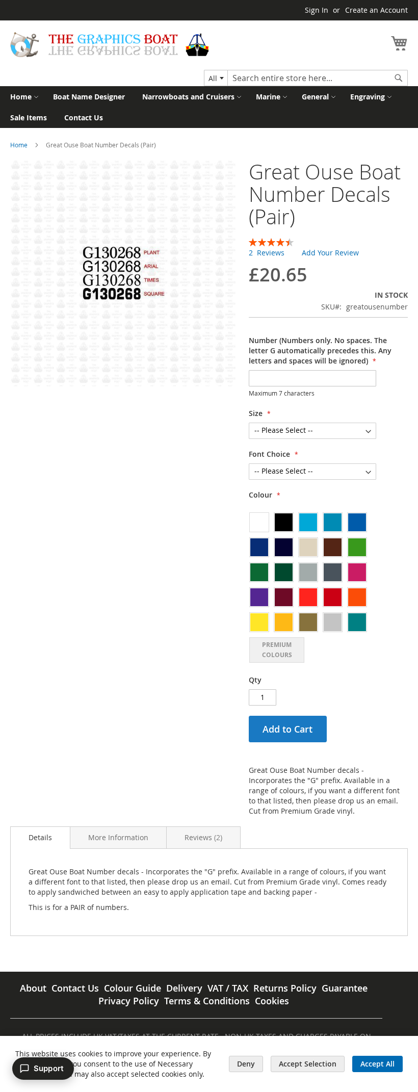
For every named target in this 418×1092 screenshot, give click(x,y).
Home (19, 145)
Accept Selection (307, 1064)
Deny (246, 1064)
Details (40, 837)
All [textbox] (212, 78)
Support (49, 1068)
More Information (118, 837)
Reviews (202, 837)
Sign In (316, 10)
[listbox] (312, 587)
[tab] (40, 837)
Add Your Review (330, 252)
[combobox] (215, 78)
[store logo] (109, 44)
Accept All (377, 1064)
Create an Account (376, 10)
